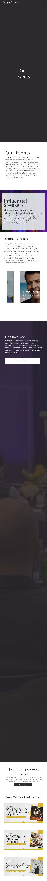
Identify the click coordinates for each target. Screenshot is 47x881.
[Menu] (43, 3)
